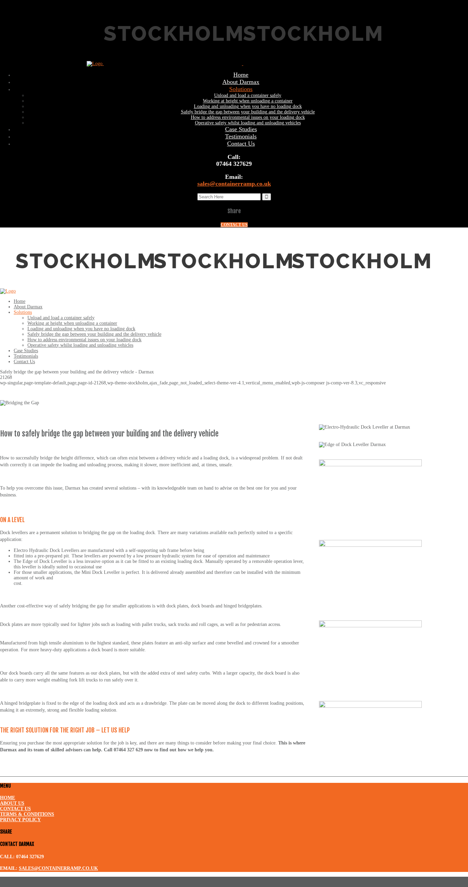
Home (7, 797)
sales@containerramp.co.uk (234, 183)
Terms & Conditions (27, 814)
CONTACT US (234, 224)
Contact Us (15, 808)
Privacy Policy (20, 819)
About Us (12, 803)
